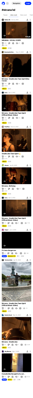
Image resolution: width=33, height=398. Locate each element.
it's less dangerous (9, 250)
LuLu (6, 92)
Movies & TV (11, 256)
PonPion (7, 126)
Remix (4, 256)
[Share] (27, 20)
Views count (23, 15)
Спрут (6, 229)
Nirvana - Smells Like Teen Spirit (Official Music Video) (14, 114)
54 (22, 256)
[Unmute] (4, 35)
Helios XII (7, 19)
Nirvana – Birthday (9, 186)
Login (28, 3)
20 (9, 123)
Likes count (13, 15)
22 (9, 194)
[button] (3, 43)
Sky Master (8, 351)
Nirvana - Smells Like (9, 342)
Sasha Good (8, 315)
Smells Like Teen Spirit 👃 (11, 154)
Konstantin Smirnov (9, 52)
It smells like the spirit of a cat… (13, 374)
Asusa (6, 165)
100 (9, 48)
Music (4, 48)
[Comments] (13, 43)
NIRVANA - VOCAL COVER (11, 40)
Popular (5, 15)
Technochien (8, 260)
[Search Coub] (7, 3)
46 (19, 379)
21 (9, 88)
